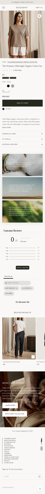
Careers (7, 453)
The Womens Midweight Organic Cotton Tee (22, 62)
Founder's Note (10, 438)
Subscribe (8, 455)
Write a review (22, 267)
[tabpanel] (22, 293)
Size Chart (5, 96)
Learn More (10, 405)
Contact (7, 449)
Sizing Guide (8, 462)
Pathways (7, 444)
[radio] (4, 86)
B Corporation (9, 442)
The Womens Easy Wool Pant (11, 362)
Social (6, 451)
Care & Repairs (9, 448)
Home (4, 62)
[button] (22, 248)
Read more (6, 127)
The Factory (8, 446)
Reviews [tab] (8, 276)
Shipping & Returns (11, 459)
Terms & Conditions (11, 457)
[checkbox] (9, 293)
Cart (39, 8)
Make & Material (10, 440)
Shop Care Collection (14, 414)
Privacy (7, 461)
